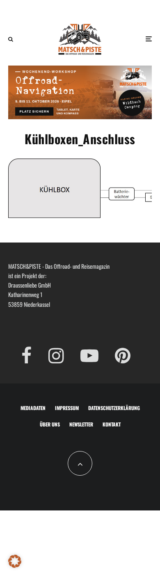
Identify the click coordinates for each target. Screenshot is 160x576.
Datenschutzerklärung (114, 407)
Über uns (50, 424)
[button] (15, 561)
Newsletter (81, 424)
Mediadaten (33, 407)
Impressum (67, 407)
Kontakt (112, 424)
